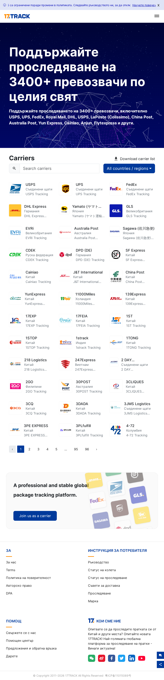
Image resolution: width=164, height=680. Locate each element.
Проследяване (99, 593)
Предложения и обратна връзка (31, 648)
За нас (11, 562)
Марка (93, 601)
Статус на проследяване (107, 578)
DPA (9, 593)
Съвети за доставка (104, 585)
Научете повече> (144, 5)
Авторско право (19, 585)
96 (87, 449)
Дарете (12, 656)
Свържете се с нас (21, 633)
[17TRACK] (17, 16)
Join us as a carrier (35, 516)
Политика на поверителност (28, 578)
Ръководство (98, 562)
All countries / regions (127, 168)
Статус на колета (102, 570)
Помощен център (19, 641)
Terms (10, 570)
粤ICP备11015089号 (118, 675)
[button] (66, 449)
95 (76, 449)
